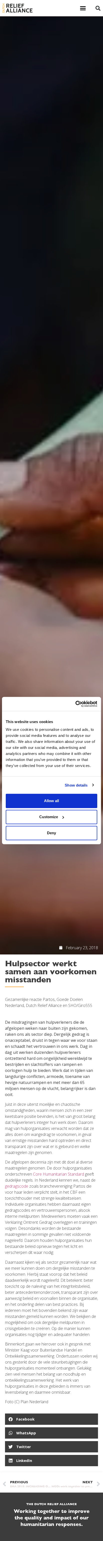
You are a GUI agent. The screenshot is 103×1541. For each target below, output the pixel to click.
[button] (83, 8)
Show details (76, 785)
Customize (48, 817)
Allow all (51, 801)
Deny (51, 833)
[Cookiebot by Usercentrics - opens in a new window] (75, 704)
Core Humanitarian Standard (58, 1174)
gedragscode (16, 1186)
